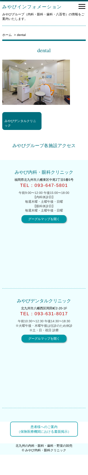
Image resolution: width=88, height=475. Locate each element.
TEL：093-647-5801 (44, 185)
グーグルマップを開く (44, 219)
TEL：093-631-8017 (44, 313)
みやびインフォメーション (32, 7)
